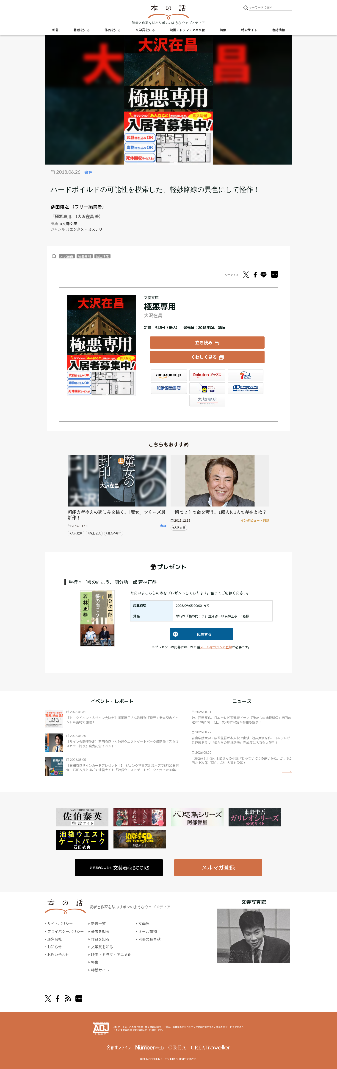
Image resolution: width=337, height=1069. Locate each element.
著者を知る (82, 30)
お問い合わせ (58, 954)
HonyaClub (245, 388)
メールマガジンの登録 (216, 647)
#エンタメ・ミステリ (84, 229)
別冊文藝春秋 (149, 939)
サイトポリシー (60, 923)
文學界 (143, 923)
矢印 (173, 782)
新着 (55, 30)
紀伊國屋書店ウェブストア (169, 388)
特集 (223, 30)
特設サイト (249, 30)
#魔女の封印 (113, 533)
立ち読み (204, 342)
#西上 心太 (94, 533)
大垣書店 (207, 400)
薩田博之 (60, 207)
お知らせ (54, 947)
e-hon (207, 388)
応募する (191, 634)
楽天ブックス (207, 375)
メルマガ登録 (218, 867)
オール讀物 (147, 931)
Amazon (169, 375)
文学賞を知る (145, 30)
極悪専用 (84, 256)
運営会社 (54, 939)
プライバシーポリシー (65, 931)
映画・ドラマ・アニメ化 (187, 30)
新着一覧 (98, 923)
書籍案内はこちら (119, 867)
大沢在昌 (66, 256)
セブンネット (245, 375)
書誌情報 (278, 30)
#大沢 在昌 (76, 533)
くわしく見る (204, 357)
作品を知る (113, 30)
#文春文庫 (68, 223)
